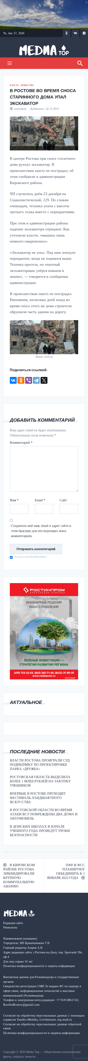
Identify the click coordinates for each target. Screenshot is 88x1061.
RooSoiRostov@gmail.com (21, 1004)
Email (40, 500)
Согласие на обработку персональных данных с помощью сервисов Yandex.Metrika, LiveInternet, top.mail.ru (43, 1017)
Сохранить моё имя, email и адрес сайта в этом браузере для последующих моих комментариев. (41, 531)
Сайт (63, 500)
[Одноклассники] (21, 380)
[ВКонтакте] (13, 380)
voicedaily (20, 108)
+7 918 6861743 (67, 1000)
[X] (44, 380)
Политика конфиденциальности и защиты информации (41, 1033)
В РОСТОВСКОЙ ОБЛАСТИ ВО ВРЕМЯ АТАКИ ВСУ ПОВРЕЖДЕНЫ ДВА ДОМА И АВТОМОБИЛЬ (44, 814)
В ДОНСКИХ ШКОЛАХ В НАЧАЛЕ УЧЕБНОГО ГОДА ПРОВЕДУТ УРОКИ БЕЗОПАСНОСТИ (40, 831)
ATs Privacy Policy (38, 557)
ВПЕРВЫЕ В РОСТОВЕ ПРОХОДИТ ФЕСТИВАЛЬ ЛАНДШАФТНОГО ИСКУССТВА (38, 798)
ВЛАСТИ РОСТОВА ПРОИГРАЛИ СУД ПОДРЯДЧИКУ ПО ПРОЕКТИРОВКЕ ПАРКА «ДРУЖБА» (40, 765)
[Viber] (28, 380)
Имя (14, 500)
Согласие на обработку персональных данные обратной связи (42, 1026)
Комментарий (21, 442)
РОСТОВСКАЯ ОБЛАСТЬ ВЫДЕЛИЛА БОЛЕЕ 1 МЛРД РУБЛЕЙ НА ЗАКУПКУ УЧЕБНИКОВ (40, 781)
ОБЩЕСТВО (27, 85)
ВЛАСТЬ (14, 85)
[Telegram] (36, 380)
